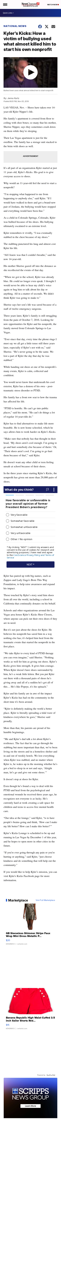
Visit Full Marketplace (45, 900)
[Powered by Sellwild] (50, 1075)
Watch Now (52, 5)
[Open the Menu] (5, 4)
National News (15, 26)
